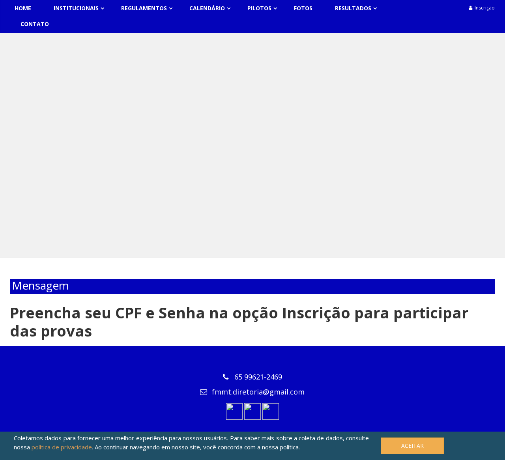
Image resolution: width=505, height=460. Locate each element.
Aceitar (412, 445)
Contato (35, 24)
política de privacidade (62, 447)
